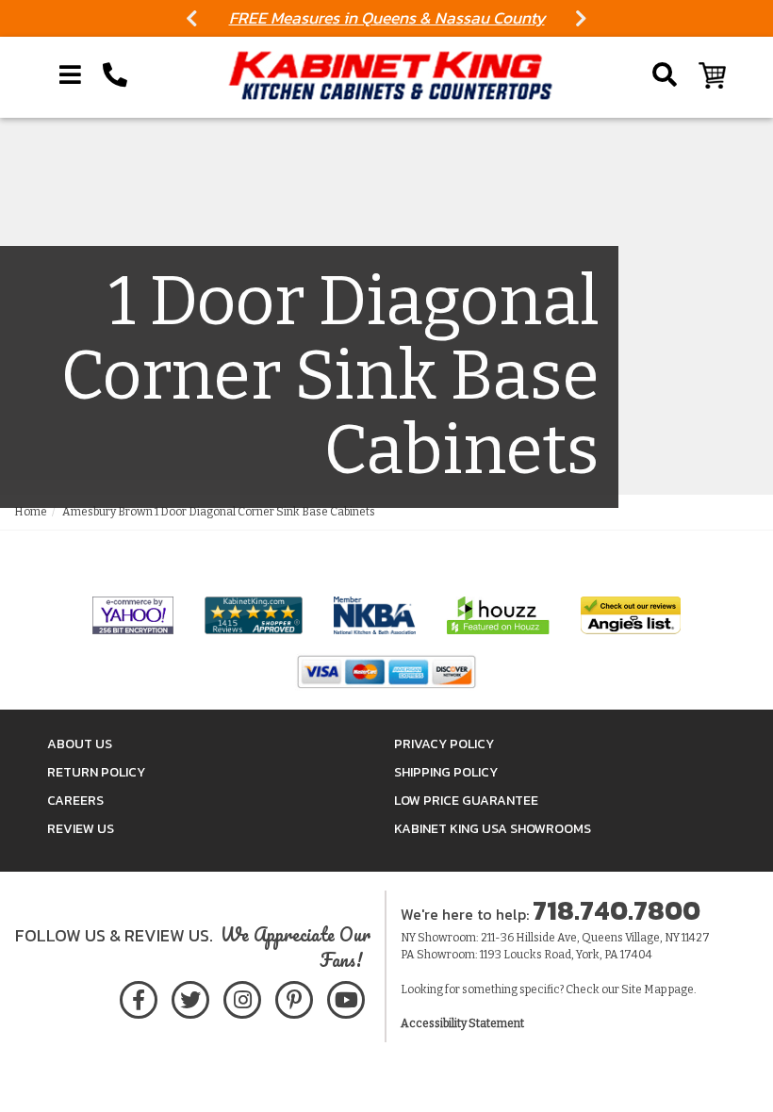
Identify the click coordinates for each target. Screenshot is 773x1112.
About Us (79, 744)
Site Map (643, 989)
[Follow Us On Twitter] (190, 996)
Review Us (80, 829)
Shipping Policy (446, 772)
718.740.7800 (616, 910)
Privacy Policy (444, 744)
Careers (75, 800)
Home (30, 511)
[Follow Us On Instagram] (242, 996)
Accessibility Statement (462, 1023)
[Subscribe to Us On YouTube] (345, 996)
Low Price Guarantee (466, 800)
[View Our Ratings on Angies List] (631, 615)
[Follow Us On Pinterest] (294, 996)
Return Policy (96, 772)
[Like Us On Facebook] (138, 996)
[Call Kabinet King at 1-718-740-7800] (115, 75)
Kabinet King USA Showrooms (492, 829)
